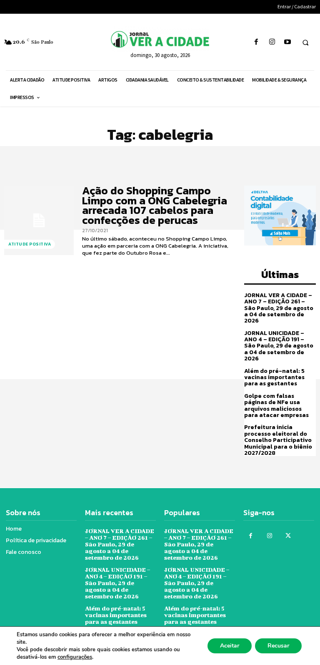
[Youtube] (287, 42)
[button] (305, 42)
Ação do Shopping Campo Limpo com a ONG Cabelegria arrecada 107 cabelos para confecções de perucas (154, 205)
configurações (75, 657)
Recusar (278, 646)
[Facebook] (256, 42)
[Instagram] (272, 42)
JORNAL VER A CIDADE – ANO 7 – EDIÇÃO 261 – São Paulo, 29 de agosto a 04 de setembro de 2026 (278, 308)
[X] (288, 536)
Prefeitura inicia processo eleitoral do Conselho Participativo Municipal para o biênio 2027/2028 (278, 440)
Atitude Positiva (29, 244)
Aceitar (229, 646)
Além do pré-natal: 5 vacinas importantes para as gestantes (274, 377)
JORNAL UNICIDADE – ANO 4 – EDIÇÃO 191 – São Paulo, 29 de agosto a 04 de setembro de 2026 (278, 346)
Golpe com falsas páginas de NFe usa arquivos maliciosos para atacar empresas (276, 405)
